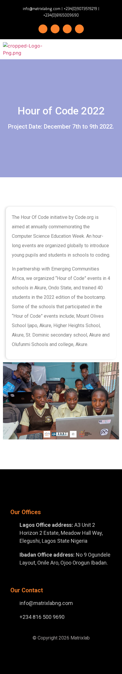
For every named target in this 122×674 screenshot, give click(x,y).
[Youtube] (67, 28)
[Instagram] (55, 28)
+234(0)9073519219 (80, 9)
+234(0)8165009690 (61, 15)
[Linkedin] (79, 28)
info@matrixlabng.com (41, 9)
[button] (98, 49)
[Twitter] (42, 28)
